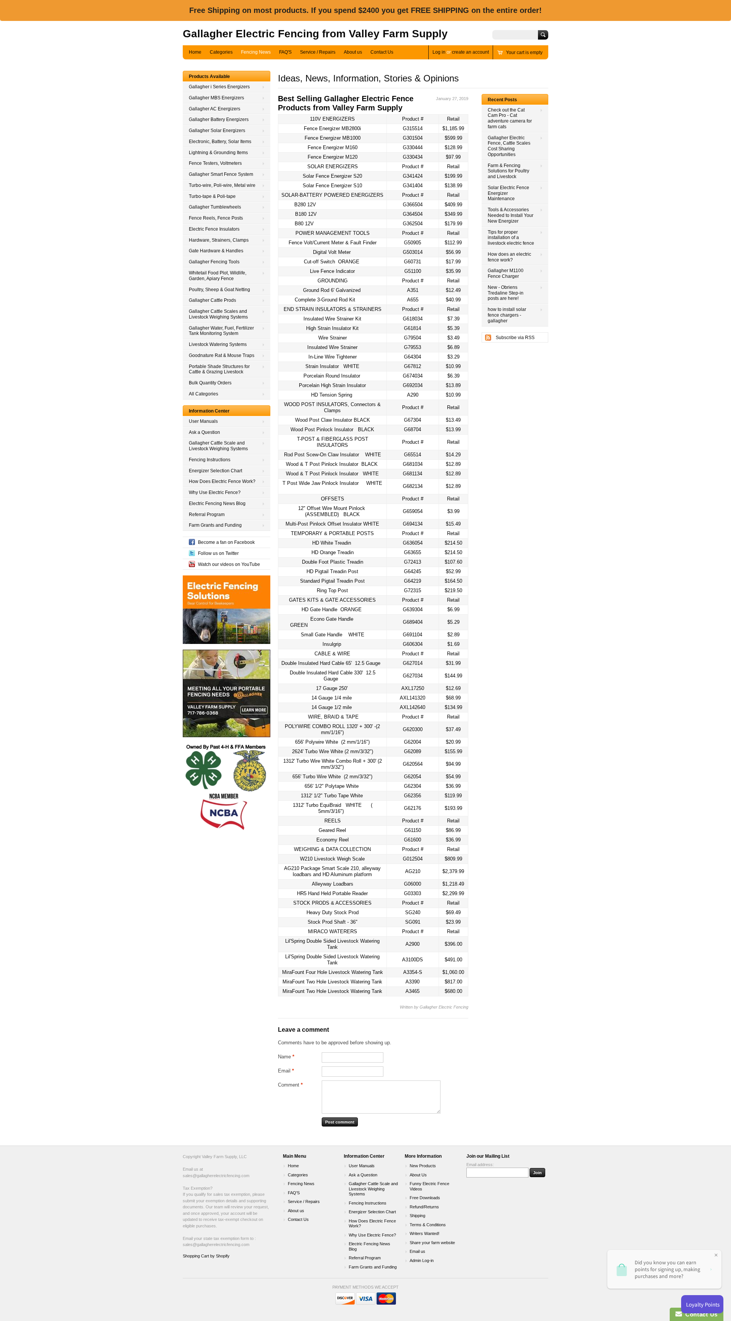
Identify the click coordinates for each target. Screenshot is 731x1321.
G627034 (413, 676)
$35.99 (453, 271)
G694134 (413, 524)
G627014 (413, 663)
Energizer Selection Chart (215, 470)
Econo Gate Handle (321, 622)
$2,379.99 (453, 871)
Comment (290, 1085)
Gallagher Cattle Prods (212, 300)
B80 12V (304, 223)
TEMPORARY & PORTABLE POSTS (332, 533)
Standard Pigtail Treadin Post (332, 581)
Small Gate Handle (332, 634)
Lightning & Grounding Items (218, 152)
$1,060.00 (453, 972)
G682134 (413, 486)
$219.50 (453, 590)
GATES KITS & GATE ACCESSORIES (332, 600)
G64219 (412, 581)
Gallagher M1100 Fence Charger (506, 273)
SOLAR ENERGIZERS (332, 166)
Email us (417, 1251)
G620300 (413, 729)
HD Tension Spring (331, 395)
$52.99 (453, 571)
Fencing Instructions (209, 459)
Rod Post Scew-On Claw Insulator (332, 454)
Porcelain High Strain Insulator (332, 385)
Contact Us (381, 52)
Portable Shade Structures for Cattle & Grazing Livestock (219, 369)
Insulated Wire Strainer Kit (332, 319)
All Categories (203, 394)
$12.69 (453, 688)
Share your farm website (432, 1242)
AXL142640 (412, 707)
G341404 (413, 185)
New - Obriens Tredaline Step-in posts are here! (506, 293)
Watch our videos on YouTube (229, 564)
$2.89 (453, 634)
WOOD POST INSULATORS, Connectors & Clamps (332, 407)
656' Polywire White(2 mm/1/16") (332, 742)
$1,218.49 (453, 884)
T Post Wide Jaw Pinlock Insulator (332, 483)
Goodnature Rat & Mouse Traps (221, 355)
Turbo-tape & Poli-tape (212, 196)
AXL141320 (412, 698)
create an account (470, 52)
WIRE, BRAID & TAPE (333, 717)
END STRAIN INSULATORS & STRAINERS (332, 309)
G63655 (412, 552)
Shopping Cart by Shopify (206, 1256)
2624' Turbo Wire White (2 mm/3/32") (332, 751)
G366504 (413, 204)
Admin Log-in (422, 1260)
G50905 (412, 242)
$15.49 (453, 524)
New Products (423, 1165)
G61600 (412, 840)
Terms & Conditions (428, 1224)
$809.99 (453, 859)
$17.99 (453, 262)
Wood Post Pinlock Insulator (332, 429)
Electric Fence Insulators (214, 229)
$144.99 (453, 676)
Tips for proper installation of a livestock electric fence (511, 237)
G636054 (413, 543)
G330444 (413, 147)
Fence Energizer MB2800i (332, 128)
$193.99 (453, 808)
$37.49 (453, 729)
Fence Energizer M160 (333, 147)
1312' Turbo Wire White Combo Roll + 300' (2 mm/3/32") (332, 764)
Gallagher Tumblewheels (215, 207)
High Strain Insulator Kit (332, 328)
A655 (412, 300)
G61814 (412, 328)
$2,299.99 (453, 893)
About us (353, 52)
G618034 (413, 319)
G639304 (413, 609)
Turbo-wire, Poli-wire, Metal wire (222, 185)
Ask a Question (204, 432)
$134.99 (453, 707)
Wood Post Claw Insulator (332, 420)
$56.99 (453, 252)
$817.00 (453, 982)
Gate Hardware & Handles (216, 250)
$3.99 (453, 511)
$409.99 (453, 204)
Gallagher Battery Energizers (219, 119)
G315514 (413, 128)
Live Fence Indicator (332, 271)
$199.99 (453, 176)
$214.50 (453, 543)
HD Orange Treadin (332, 552)
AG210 (412, 871)
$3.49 (453, 338)
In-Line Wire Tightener (332, 357)
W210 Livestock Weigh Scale (332, 859)
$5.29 (453, 622)
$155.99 (453, 751)
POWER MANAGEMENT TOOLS (332, 233)
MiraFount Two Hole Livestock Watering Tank (332, 982)
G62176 (412, 808)
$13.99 (453, 429)
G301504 (413, 138)
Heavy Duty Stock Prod (332, 912)
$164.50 (453, 581)
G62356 (412, 795)
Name (286, 1057)
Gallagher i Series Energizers (219, 86)
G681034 (413, 464)
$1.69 (453, 644)
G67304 (412, 420)
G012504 (413, 859)
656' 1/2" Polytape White (332, 786)
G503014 (413, 252)
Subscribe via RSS (515, 337)
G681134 (412, 473)
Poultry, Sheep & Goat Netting (219, 289)
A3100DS (412, 959)
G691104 (412, 634)
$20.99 (453, 742)
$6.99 (453, 609)
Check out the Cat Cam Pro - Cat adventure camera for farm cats (510, 118)
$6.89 (453, 347)
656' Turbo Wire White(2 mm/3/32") (332, 776)
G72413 (412, 562)
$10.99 (453, 366)
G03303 (412, 893)
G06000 (412, 884)
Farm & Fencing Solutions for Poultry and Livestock (508, 171)
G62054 (412, 776)
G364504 (413, 214)
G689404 (413, 622)
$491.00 (453, 959)
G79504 (412, 338)
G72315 (412, 590)
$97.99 (453, 157)
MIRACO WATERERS (332, 931)
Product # (412, 119)
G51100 (412, 271)
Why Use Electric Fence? (215, 492)
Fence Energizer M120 (333, 157)
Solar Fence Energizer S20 (332, 176)
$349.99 (453, 214)
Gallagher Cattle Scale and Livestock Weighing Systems (218, 445)
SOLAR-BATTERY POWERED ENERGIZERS (332, 195)
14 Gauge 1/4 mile (331, 698)
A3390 (412, 982)
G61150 (412, 830)
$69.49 (453, 912)
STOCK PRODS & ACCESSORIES (332, 903)
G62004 (412, 742)
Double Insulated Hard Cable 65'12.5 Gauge (330, 663)
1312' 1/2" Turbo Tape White (332, 795)
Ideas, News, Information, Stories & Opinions (368, 78)
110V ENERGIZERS (332, 119)
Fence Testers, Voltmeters (215, 163)
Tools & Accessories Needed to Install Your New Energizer (510, 215)
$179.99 (453, 223)
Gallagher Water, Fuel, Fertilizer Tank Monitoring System (221, 330)
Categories (221, 52)
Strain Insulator (332, 366)
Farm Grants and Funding (215, 525)
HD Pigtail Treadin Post (332, 571)
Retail (453, 119)
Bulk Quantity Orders (210, 383)
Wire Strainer (332, 338)
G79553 (412, 347)
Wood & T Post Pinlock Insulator (332, 464)
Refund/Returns (424, 1207)
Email (286, 1071)
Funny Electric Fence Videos (429, 1186)
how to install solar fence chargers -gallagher (507, 315)
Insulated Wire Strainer (332, 347)
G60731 (412, 262)
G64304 (412, 357)
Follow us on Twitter (218, 553)
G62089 (412, 751)
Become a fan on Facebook (226, 542)
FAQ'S (285, 52)
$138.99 (453, 185)
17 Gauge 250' (332, 688)
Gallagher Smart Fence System (221, 174)
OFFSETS (332, 499)
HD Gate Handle (332, 609)
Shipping (417, 1215)
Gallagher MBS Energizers (216, 97)
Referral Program (207, 514)
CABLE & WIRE (332, 654)
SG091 (412, 922)
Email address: (480, 1164)
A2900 (412, 944)
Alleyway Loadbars (332, 884)
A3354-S (412, 972)
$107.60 (453, 562)
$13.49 (453, 420)
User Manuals (203, 421)
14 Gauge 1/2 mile (331, 707)
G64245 (412, 571)
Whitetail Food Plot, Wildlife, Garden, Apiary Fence (217, 275)
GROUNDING (333, 281)
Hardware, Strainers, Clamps (219, 240)
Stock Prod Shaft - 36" (333, 922)
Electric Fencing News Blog (217, 503)
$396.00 (453, 944)
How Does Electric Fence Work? (222, 481)
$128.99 (453, 147)
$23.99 (453, 922)
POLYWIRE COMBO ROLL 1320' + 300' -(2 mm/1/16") (332, 729)
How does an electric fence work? (509, 257)
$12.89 (453, 464)
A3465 (412, 991)
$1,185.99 (453, 128)
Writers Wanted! (424, 1233)
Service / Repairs (317, 52)
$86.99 (453, 830)
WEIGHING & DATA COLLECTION (332, 849)
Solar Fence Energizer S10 (332, 185)
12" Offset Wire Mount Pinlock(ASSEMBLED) (331, 511)
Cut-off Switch (331, 262)
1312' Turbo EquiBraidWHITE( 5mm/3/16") (332, 808)
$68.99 (453, 698)
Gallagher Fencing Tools (214, 262)
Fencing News (256, 52)
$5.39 (453, 328)
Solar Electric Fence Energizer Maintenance (508, 193)
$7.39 (453, 319)
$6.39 (453, 376)
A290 (412, 395)
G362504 (413, 223)
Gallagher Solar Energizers (217, 130)
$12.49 (453, 290)
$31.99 (453, 663)
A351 (412, 290)
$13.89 (453, 385)
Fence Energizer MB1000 (333, 138)
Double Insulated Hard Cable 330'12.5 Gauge (332, 676)
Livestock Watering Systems (218, 344)
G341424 (413, 176)
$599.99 (453, 138)
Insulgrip (331, 644)
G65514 (412, 454)
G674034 (413, 376)
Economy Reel (332, 840)
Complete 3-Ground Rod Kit (325, 300)
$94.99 (453, 764)
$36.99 (453, 786)
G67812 (412, 366)
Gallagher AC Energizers (214, 109)
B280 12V (305, 204)
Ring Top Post (332, 590)
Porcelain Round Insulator (331, 376)
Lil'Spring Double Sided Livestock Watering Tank (332, 944)
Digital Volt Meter (332, 252)
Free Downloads (425, 1197)
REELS (332, 821)
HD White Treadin (331, 543)
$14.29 (453, 454)
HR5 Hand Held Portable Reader (332, 893)
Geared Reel (332, 830)
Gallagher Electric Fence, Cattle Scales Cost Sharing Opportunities (509, 146)
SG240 (412, 912)
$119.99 (453, 795)
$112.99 (453, 242)
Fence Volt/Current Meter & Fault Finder (333, 242)
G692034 (413, 385)
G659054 (413, 511)
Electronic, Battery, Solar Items (220, 141)
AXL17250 (412, 688)
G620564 (413, 764)
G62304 (412, 786)
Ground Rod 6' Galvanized (332, 290)
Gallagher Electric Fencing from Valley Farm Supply (315, 34)
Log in (439, 52)
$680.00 (453, 991)
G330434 (413, 157)
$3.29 (453, 357)
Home (195, 52)
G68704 (412, 429)
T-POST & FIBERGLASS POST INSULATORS (332, 442)
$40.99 (453, 300)
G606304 (413, 644)
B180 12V (306, 214)
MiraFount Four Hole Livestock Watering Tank (332, 972)
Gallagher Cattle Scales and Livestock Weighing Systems (218, 314)
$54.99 (453, 776)
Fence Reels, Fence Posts (216, 218)
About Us (418, 1175)
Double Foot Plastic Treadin (332, 562)
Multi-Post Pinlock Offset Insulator (332, 524)
